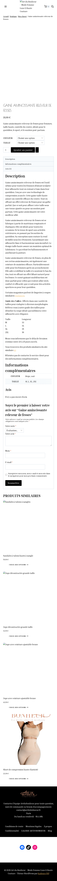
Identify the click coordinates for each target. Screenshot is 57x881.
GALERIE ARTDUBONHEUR (33, 831)
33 (23, 322)
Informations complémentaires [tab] (18, 164)
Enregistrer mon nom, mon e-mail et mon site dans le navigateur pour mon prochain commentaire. (29, 474)
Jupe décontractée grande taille (18, 627)
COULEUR (7, 138)
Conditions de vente (14, 826)
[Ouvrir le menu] (5, 6)
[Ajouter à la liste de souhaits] (37, 150)
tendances (20, 295)
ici (15, 350)
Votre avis (10, 434)
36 (23, 332)
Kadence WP (43, 873)
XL (6, 329)
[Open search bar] (52, 6)
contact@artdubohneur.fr (28, 810)
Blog (50, 831)
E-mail (9, 462)
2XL (7, 332)
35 (23, 329)
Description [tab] (10, 159)
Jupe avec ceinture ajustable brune (19, 698)
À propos (48, 826)
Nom (8, 451)
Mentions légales (33, 826)
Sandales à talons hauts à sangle (18, 555)
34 (23, 326)
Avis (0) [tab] (8, 169)
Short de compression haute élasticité (20, 769)
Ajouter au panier (23, 149)
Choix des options (17, 565)
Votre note (10, 426)
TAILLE (6, 143)
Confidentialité (12, 831)
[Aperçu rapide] (8, 564)
